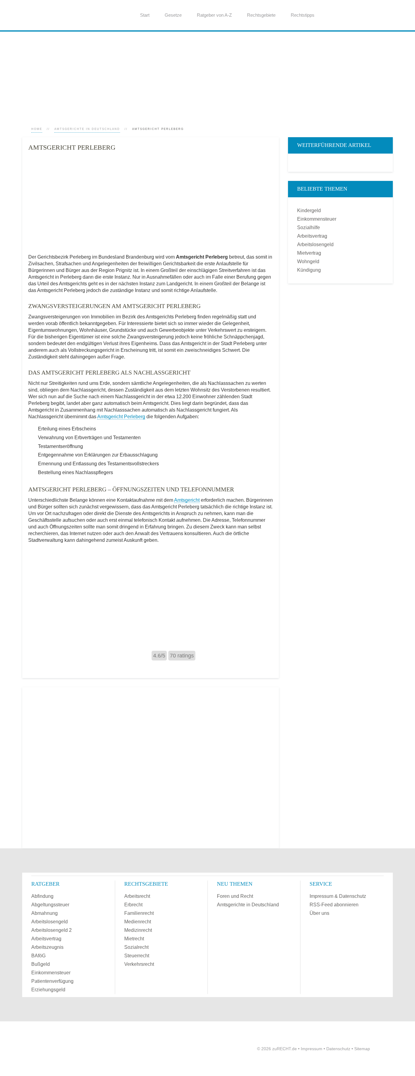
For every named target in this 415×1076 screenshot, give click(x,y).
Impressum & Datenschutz (338, 896)
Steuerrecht (136, 955)
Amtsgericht (187, 500)
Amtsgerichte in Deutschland (87, 129)
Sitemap (362, 1048)
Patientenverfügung (52, 981)
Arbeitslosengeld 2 (51, 930)
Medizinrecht (138, 930)
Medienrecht (137, 921)
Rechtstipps (302, 15)
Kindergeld (309, 210)
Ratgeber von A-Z (214, 15)
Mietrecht (134, 938)
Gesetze (173, 15)
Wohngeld (308, 261)
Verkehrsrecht (139, 964)
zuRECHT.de (284, 1048)
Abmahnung (44, 913)
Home (36, 129)
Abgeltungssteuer (50, 904)
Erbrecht (133, 904)
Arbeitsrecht (137, 896)
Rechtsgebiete (261, 15)
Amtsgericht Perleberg (121, 416)
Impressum (311, 1048)
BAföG (38, 955)
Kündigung (309, 270)
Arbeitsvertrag (312, 236)
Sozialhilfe (308, 227)
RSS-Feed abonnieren (334, 904)
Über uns (319, 913)
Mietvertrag (309, 253)
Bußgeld (40, 964)
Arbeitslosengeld (315, 244)
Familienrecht (139, 913)
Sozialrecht (136, 947)
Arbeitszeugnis (47, 947)
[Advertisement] (204, 74)
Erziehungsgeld (48, 989)
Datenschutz (338, 1048)
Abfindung (42, 896)
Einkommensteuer (316, 219)
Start (144, 15)
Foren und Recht (235, 896)
